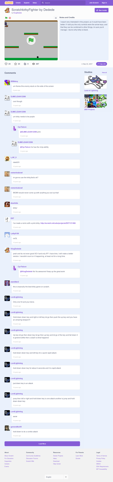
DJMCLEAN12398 (18, 96)
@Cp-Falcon (25, 147)
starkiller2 (15, 281)
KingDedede (17, 13)
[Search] (43, 3)
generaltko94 (16, 426)
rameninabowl (17, 172)
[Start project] (6, 18)
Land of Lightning (91, 91)
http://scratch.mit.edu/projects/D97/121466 (58, 223)
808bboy (14, 81)
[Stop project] (10, 18)
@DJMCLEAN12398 (28, 131)
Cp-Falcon (22, 127)
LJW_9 (13, 157)
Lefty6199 (15, 233)
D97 (12, 218)
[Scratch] (9, 3)
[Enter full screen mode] (56, 18)
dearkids (14, 203)
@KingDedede (26, 271)
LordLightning (17, 297)
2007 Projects (89, 110)
